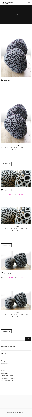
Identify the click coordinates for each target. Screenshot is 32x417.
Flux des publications (7, 375)
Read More (6, 164)
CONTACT (16, 7)
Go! (28, 338)
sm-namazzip (9, 85)
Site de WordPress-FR (7, 380)
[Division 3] (16, 54)
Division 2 (7, 190)
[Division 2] (16, 178)
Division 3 (6, 80)
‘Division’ (6, 273)
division (21, 85)
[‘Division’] (16, 260)
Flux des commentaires (8, 378)
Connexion (5, 373)
